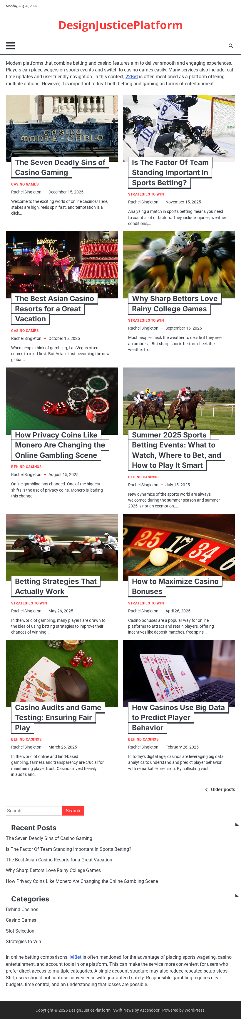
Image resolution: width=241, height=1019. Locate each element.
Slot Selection (20, 931)
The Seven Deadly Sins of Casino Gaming (49, 838)
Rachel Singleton (26, 192)
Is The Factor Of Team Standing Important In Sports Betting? (170, 172)
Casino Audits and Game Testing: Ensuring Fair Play (58, 717)
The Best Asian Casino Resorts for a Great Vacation (54, 308)
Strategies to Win (146, 194)
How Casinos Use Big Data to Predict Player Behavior (178, 717)
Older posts (223, 789)
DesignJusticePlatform (120, 24)
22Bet (131, 76)
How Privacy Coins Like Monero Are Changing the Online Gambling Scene (60, 445)
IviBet (75, 957)
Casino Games (25, 184)
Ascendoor (150, 1010)
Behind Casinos (26, 467)
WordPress (195, 1010)
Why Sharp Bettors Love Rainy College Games (53, 870)
